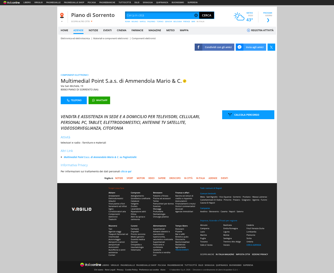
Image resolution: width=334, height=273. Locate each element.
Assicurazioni (181, 201)
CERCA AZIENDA (253, 245)
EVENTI (107, 30)
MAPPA (184, 30)
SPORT (130, 178)
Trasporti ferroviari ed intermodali (118, 235)
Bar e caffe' (180, 234)
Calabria (250, 225)
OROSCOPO (175, 178)
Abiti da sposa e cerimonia (138, 218)
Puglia (203, 238)
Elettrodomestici (116, 198)
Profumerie (158, 211)
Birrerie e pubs (181, 236)
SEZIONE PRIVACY (260, 254)
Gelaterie (157, 249)
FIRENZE (186, 21)
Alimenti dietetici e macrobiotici (161, 232)
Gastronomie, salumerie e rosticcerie (163, 238)
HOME (64, 30)
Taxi (110, 229)
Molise (226, 235)
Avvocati (179, 208)
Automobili (114, 247)
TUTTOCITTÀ (125, 2)
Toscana (204, 241)
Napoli (232, 211)
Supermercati (159, 229)
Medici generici (137, 236)
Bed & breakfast (182, 242)
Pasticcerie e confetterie (158, 245)
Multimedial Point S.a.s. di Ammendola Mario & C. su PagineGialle (100, 157)
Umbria (249, 241)
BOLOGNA (177, 21)
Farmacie (135, 229)
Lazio (202, 231)
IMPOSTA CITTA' (243, 254)
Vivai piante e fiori (117, 203)
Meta (202, 196)
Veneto (226, 245)
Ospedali (135, 231)
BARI (193, 21)
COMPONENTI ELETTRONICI (75, 75)
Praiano (236, 199)
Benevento (214, 211)
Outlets (134, 206)
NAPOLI (143, 21)
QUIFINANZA (162, 2)
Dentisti (134, 242)
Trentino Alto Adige (232, 241)
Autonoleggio (115, 239)
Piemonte (250, 235)
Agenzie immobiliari (184, 211)
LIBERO (27, 2)
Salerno (240, 211)
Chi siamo (98, 270)
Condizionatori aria (117, 211)
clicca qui (126, 171)
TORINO (160, 21)
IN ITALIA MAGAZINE (225, 254)
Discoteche (180, 239)
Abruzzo (204, 225)
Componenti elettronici (114, 215)
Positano (247, 196)
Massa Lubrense (259, 196)
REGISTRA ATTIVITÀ (261, 30)
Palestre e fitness (160, 195)
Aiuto (162, 270)
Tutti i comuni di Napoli (211, 188)
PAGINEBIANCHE (107, 2)
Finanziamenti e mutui (185, 203)
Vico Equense (225, 196)
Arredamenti (114, 195)
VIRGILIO (38, 2)
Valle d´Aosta (206, 245)
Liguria (226, 231)
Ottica (133, 214)
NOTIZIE (93, 30)
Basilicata (227, 225)
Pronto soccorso (138, 234)
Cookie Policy (131, 270)
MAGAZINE (155, 30)
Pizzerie (178, 231)
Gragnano (246, 199)
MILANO (135, 21)
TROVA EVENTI (182, 249)
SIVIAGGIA (148, 2)
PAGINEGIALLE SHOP (74, 2)
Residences (180, 244)
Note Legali (110, 270)
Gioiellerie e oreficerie (140, 198)
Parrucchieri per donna (163, 203)
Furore (264, 199)
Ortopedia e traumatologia (137, 245)
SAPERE (162, 178)
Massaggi (157, 208)
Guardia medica (138, 239)
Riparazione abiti (138, 211)
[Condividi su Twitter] (271, 47)
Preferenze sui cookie (149, 270)
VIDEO (151, 178)
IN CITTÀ (188, 178)
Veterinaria (136, 249)
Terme (156, 201)
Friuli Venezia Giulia (255, 228)
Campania (204, 228)
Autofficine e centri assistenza (117, 251)
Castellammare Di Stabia (211, 199)
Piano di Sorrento (93, 14)
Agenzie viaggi (115, 231)
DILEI (136, 2)
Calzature (135, 201)
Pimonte (227, 199)
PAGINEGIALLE (53, 2)
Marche (203, 235)
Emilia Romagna (230, 228)
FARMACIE (137, 30)
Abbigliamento (137, 195)
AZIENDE (78, 30)
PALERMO (151, 21)
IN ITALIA (200, 21)
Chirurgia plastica (161, 216)
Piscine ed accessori (162, 198)
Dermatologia (159, 214)
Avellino (204, 211)
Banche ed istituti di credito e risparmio (184, 197)
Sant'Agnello (212, 196)
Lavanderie (136, 208)
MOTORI (141, 178)
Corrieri (112, 255)
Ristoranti (179, 229)
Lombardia (251, 231)
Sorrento (237, 196)
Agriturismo (180, 247)
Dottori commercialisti (185, 206)
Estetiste (157, 206)
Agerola (255, 199)
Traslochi (113, 219)
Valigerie (134, 203)
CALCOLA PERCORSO (246, 114)
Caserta (224, 211)
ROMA (127, 21)
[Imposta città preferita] (62, 15)
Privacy (120, 270)
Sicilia (249, 238)
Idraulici (112, 201)
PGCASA (92, 2)
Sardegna (227, 238)
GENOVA (168, 21)
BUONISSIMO (178, 2)
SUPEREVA (193, 2)
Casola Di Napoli (207, 202)
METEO (170, 30)
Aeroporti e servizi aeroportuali (117, 243)
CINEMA (121, 30)
